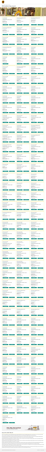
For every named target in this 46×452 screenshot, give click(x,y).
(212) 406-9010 (5, 372)
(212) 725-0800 (33, 323)
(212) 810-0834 (33, 111)
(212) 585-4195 (19, 333)
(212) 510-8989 (19, 91)
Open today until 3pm (5, 38)
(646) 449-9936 (5, 111)
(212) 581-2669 (19, 362)
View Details (5, 34)
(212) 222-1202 (5, 382)
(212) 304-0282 (33, 362)
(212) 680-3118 (19, 381)
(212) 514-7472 (33, 62)
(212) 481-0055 (33, 333)
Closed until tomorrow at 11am (20, 242)
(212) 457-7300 (5, 198)
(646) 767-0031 (33, 130)
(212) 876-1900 (33, 101)
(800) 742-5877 (19, 62)
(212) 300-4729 (33, 91)
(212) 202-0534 (19, 323)
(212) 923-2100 (5, 333)
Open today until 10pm (19, 77)
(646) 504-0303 (19, 198)
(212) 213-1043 (5, 323)
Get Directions (12, 34)
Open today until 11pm (5, 77)
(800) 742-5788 (19, 71)
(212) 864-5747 (5, 178)
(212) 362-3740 (19, 101)
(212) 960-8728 (5, 101)
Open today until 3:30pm (19, 387)
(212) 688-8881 (19, 401)
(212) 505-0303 (5, 32)
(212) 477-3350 (33, 382)
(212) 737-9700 (33, 52)
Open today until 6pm (5, 67)
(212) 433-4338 (19, 130)
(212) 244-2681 (19, 371)
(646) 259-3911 (5, 150)
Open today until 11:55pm (33, 116)
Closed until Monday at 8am (20, 67)
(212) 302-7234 (19, 411)
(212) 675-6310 (33, 140)
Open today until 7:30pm (33, 38)
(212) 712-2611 (5, 362)
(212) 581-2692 (5, 62)
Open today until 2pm (5, 213)
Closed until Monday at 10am (6, 252)
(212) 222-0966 (33, 411)
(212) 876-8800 (5, 23)
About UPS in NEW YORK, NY (7, 432)
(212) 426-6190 (33, 178)
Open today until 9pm (19, 116)
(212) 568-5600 (5, 91)
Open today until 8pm (19, 28)
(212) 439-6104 (5, 401)
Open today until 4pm (33, 213)
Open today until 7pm (5, 155)
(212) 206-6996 (19, 22)
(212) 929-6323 (5, 188)
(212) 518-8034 (19, 111)
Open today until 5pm (5, 28)
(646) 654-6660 (19, 178)
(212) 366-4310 (33, 22)
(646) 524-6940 (19, 52)
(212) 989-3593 (33, 372)
